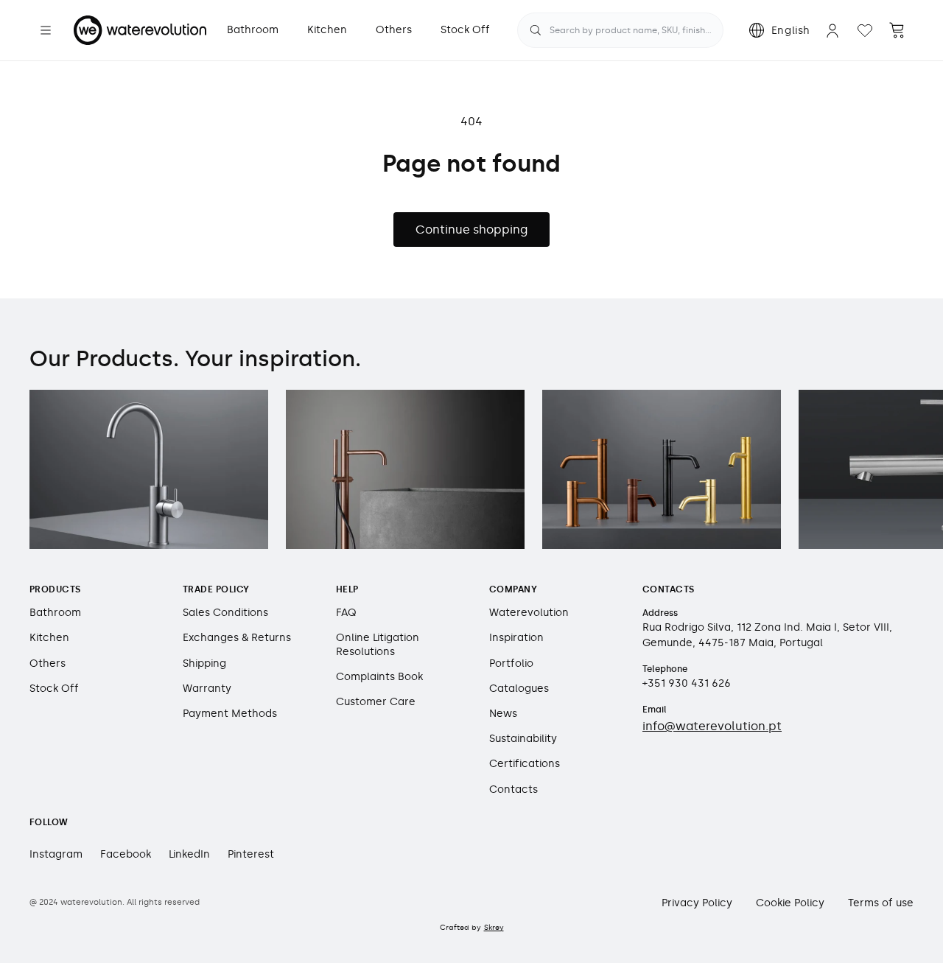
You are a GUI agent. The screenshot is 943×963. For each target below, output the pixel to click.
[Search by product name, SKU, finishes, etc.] (535, 30)
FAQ (346, 612)
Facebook (125, 854)
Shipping (204, 663)
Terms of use (881, 903)
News (503, 713)
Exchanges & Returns (237, 637)
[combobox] (620, 30)
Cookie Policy (790, 903)
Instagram (56, 854)
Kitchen (49, 637)
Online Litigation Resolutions (377, 644)
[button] (45, 30)
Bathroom (55, 612)
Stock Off (54, 688)
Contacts (513, 789)
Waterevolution (529, 612)
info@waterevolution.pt (712, 726)
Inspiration (516, 637)
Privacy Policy (697, 903)
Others (47, 663)
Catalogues (519, 688)
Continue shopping (471, 230)
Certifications (524, 763)
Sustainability (523, 738)
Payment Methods (230, 713)
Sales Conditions (225, 612)
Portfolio (511, 663)
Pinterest (251, 854)
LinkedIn (189, 854)
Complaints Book (379, 676)
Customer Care (376, 702)
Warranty (207, 688)
